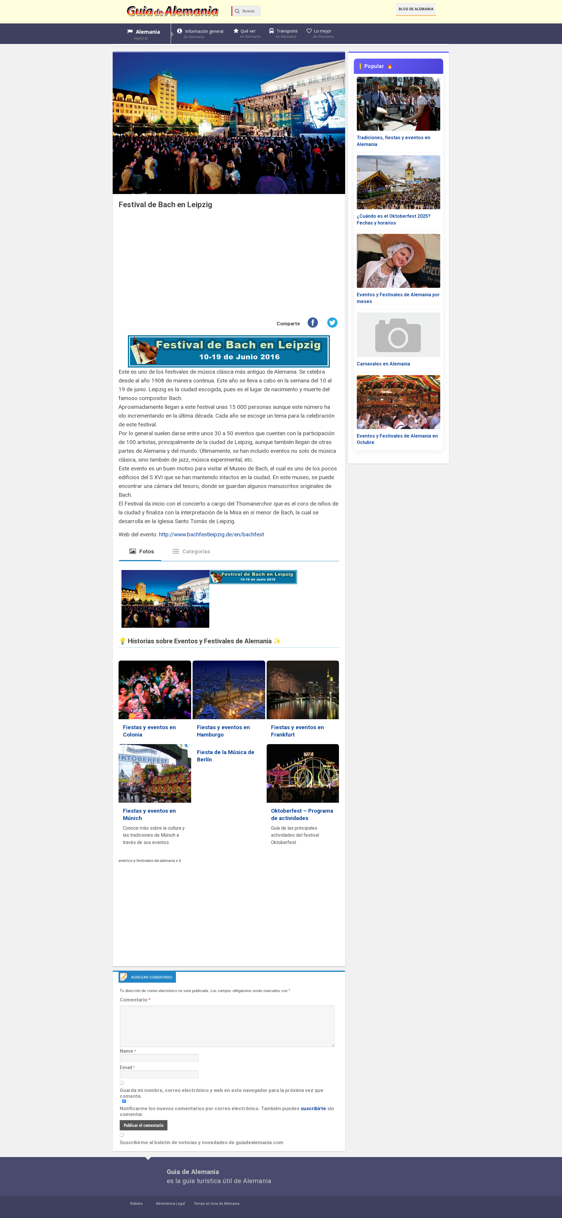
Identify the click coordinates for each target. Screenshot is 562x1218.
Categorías (195, 551)
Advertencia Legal (170, 1204)
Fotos (146, 551)
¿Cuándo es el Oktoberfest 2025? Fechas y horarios (394, 219)
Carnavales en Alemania (383, 364)
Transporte (287, 33)
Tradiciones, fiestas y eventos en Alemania (393, 141)
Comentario (135, 1000)
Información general (203, 33)
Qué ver (250, 33)
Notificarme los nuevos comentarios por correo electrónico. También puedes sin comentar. (227, 1111)
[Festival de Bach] (165, 600)
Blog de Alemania (416, 9)
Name (126, 1051)
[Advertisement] (229, 263)
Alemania (147, 34)
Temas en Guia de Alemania (216, 1204)
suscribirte (313, 1108)
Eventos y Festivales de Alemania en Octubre (397, 439)
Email (126, 1067)
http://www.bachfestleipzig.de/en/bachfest (210, 534)
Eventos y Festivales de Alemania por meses (398, 298)
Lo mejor (323, 33)
